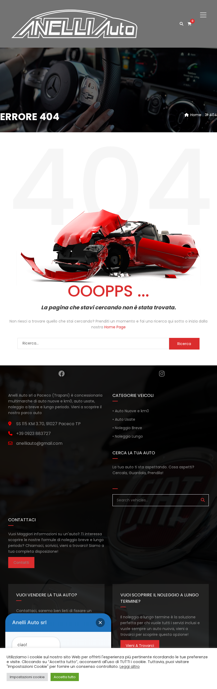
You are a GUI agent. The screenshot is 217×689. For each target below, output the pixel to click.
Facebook (61, 374)
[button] (100, 622)
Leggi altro (130, 666)
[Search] (203, 500)
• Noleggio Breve (127, 427)
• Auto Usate (123, 419)
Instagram (162, 374)
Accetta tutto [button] (65, 676)
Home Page (115, 327)
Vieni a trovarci (140, 645)
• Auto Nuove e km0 (130, 411)
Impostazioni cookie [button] (27, 676)
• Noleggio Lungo (127, 436)
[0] (190, 24)
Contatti (21, 562)
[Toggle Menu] (203, 10)
